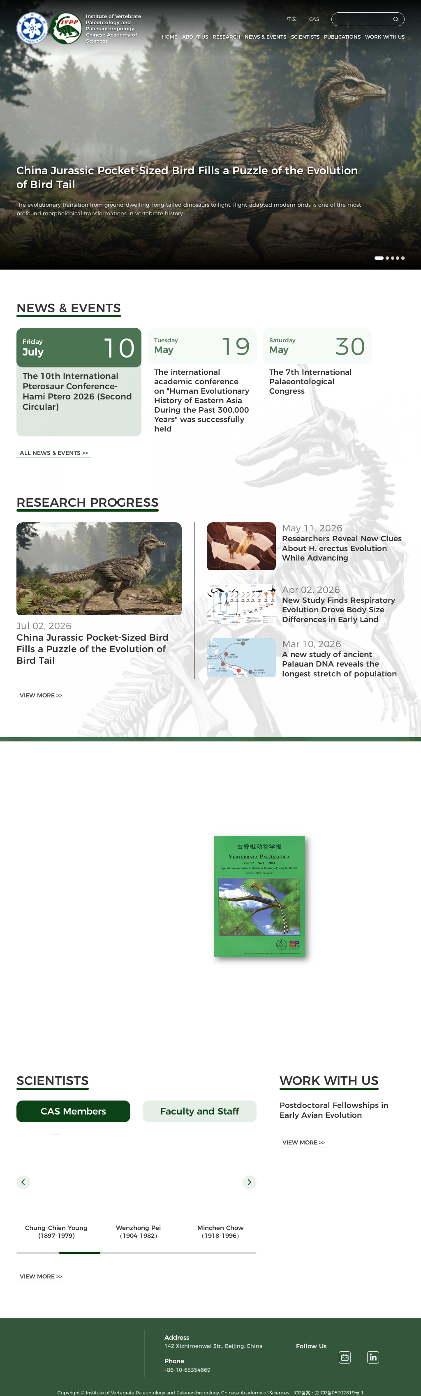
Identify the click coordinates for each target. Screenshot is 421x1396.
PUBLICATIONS (342, 37)
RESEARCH (226, 37)
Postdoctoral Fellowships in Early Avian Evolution (334, 1110)
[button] (376, 258)
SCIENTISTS (305, 37)
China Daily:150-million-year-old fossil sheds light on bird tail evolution (123, 888)
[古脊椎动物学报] (259, 896)
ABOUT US (195, 37)
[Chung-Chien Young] (56, 1175)
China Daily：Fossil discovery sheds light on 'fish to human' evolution (125, 955)
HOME (170, 37)
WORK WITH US (385, 37)
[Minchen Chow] (220, 1175)
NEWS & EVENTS (265, 37)
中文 (292, 19)
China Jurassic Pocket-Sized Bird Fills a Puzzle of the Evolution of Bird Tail (92, 649)
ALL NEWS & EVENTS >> (54, 453)
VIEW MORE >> (41, 695)
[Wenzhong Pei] (138, 1175)
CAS (314, 19)
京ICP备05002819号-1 (339, 1393)
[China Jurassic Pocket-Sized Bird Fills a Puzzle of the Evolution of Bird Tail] (99, 613)
